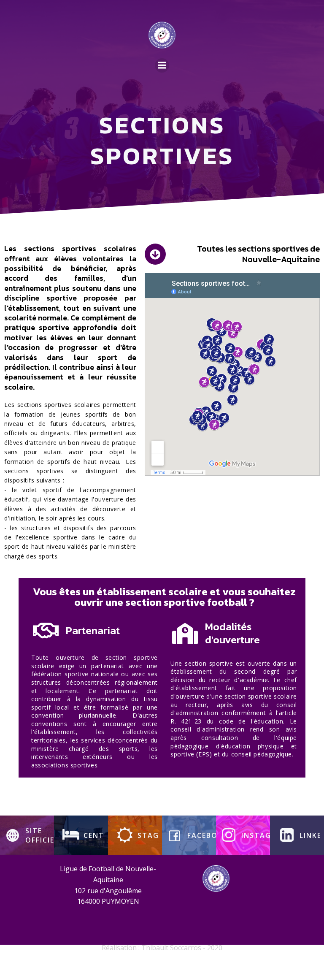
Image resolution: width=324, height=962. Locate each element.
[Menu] (162, 65)
